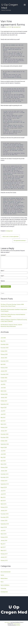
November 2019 (4, 477)
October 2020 (4, 440)
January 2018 (4, 540)
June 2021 (3, 414)
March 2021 (3, 424)
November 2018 (4, 517)
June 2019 (3, 494)
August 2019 (4, 487)
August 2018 (4, 527)
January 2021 (4, 430)
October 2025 (4, 351)
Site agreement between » (20, 240)
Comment (3, 255)
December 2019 (4, 474)
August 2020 (4, 447)
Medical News (4, 578)
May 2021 (3, 417)
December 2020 (4, 434)
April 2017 (3, 547)
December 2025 (4, 344)
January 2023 (4, 371)
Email (2, 275)
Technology (3, 588)
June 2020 (3, 454)
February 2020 (4, 467)
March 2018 (3, 534)
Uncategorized (9, 231)
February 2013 (4, 560)
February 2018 (4, 537)
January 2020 (4, 470)
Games (2, 575)
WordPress (18, 625)
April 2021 (3, 421)
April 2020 (3, 460)
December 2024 (4, 361)
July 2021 (3, 411)
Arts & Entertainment (5, 571)
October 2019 (4, 480)
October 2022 (4, 377)
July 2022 (3, 384)
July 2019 (3, 490)
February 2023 (4, 367)
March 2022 (3, 391)
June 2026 (3, 337)
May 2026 (3, 341)
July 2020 (3, 450)
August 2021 (4, 407)
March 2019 (3, 504)
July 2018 (3, 530)
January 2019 (4, 510)
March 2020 (3, 464)
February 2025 (4, 354)
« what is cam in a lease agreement (10, 236)
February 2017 (4, 553)
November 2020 (4, 437)
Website (3, 281)
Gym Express (7, 622)
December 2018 (4, 514)
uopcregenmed (17, 27)
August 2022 (4, 381)
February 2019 (4, 507)
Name (2, 270)
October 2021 (4, 401)
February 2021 (4, 427)
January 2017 (4, 557)
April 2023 (3, 364)
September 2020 (5, 444)
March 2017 (3, 550)
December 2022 (4, 374)
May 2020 (3, 457)
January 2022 (4, 397)
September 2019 (5, 484)
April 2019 (3, 500)
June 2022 (3, 387)
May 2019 (3, 497)
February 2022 (4, 394)
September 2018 (5, 524)
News (2, 581)
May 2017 (3, 544)
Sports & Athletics (5, 585)
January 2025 (4, 357)
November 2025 (4, 347)
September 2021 (5, 404)
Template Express (16, 623)
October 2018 (4, 520)
